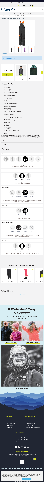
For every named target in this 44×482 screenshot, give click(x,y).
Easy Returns (11, 425)
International (29, 425)
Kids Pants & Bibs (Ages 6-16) (14, 15)
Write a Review (22, 299)
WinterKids (11, 2)
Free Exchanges (11, 423)
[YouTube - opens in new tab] (28, 446)
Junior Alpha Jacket (21, 79)
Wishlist (9, 427)
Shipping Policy (30, 423)
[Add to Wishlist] (15, 269)
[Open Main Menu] (36, 9)
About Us (18, 435)
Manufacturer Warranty (32, 427)
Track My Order (11, 420)
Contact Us (28, 418)
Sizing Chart (4, 53)
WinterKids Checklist (22, 439)
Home (2, 15)
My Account (10, 418)
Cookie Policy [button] (4, 476)
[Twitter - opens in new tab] (19, 446)
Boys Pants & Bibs (22, 15)
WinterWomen (22, 2)
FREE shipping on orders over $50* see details (22, 13)
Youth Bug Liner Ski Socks (25, 281)
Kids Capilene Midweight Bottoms (9, 281)
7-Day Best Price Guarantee (22, 0)
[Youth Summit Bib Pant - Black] (11, 49)
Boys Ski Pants (28, 15)
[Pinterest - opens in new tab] (25, 446)
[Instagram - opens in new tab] (22, 446)
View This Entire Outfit (8, 75)
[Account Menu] (24, 5)
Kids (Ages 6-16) (6, 15)
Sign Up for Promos (21, 441)
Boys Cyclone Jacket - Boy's (33, 79)
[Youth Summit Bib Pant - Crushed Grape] (25, 49)
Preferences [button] (25, 476)
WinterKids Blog (20, 437)
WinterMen (33, 2)
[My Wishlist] (17, 5)
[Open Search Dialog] (11, 5)
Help (26, 420)
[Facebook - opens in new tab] (16, 446)
